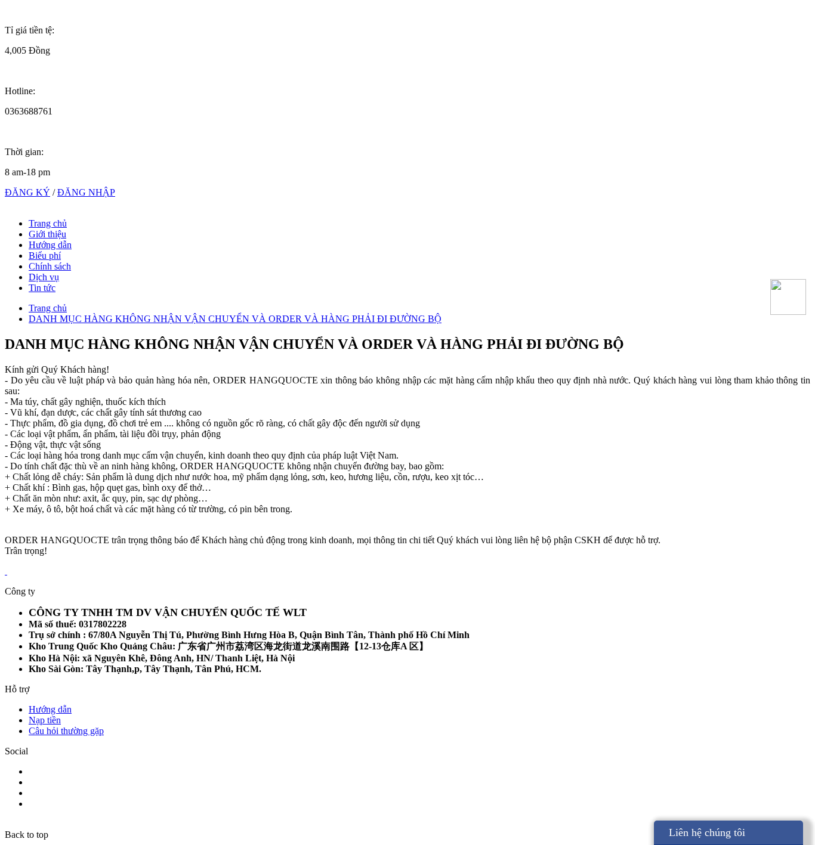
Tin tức (42, 288)
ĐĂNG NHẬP (86, 192)
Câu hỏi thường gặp (66, 731)
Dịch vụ (44, 277)
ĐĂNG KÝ (27, 192)
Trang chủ (48, 223)
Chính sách (50, 266)
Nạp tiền (45, 720)
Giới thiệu (47, 234)
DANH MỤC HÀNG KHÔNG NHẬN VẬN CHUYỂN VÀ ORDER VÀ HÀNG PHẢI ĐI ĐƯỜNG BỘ (235, 319)
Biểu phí (45, 255)
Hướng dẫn (50, 245)
